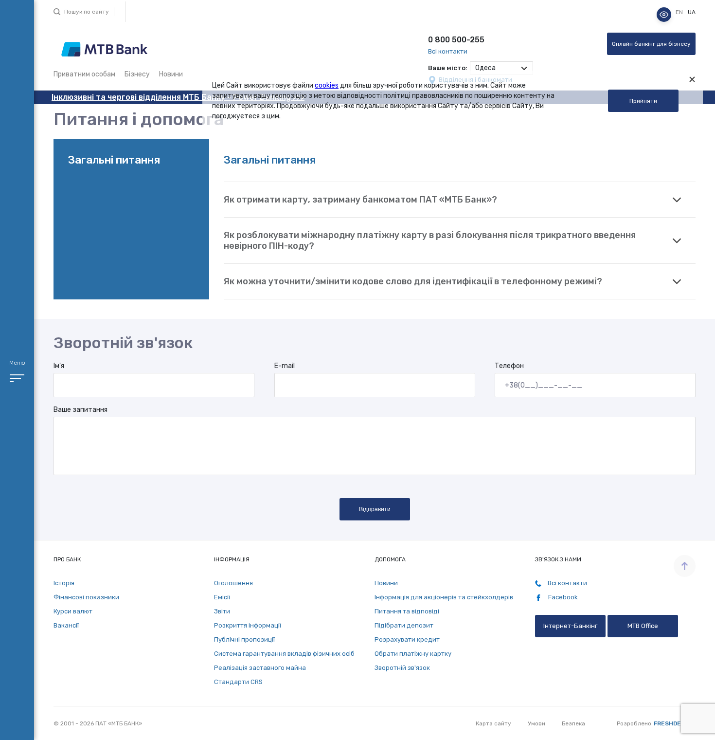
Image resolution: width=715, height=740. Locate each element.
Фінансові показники (86, 597)
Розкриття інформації (247, 625)
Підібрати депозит (404, 625)
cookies (327, 85)
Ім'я (59, 366)
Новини (171, 74)
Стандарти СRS (238, 681)
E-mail (284, 366)
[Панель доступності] (664, 14)
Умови (536, 723)
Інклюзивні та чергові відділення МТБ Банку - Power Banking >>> (178, 97)
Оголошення (233, 583)
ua (692, 12)
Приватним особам (84, 74)
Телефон (509, 366)
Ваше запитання (80, 410)
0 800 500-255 (456, 39)
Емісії (222, 597)
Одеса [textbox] (485, 68)
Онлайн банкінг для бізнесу (651, 43)
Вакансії (66, 625)
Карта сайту (493, 723)
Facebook (562, 597)
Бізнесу (137, 74)
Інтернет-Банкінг (570, 625)
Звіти (222, 611)
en (680, 12)
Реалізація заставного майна (260, 667)
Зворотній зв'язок (402, 667)
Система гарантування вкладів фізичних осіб (284, 653)
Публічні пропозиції (244, 639)
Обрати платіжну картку (413, 653)
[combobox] (501, 68)
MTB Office (642, 625)
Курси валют (73, 611)
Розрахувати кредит (407, 639)
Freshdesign (675, 723)
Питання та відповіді (407, 611)
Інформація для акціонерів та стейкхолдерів (444, 597)
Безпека (573, 723)
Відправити (375, 509)
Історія (64, 583)
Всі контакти (447, 51)
